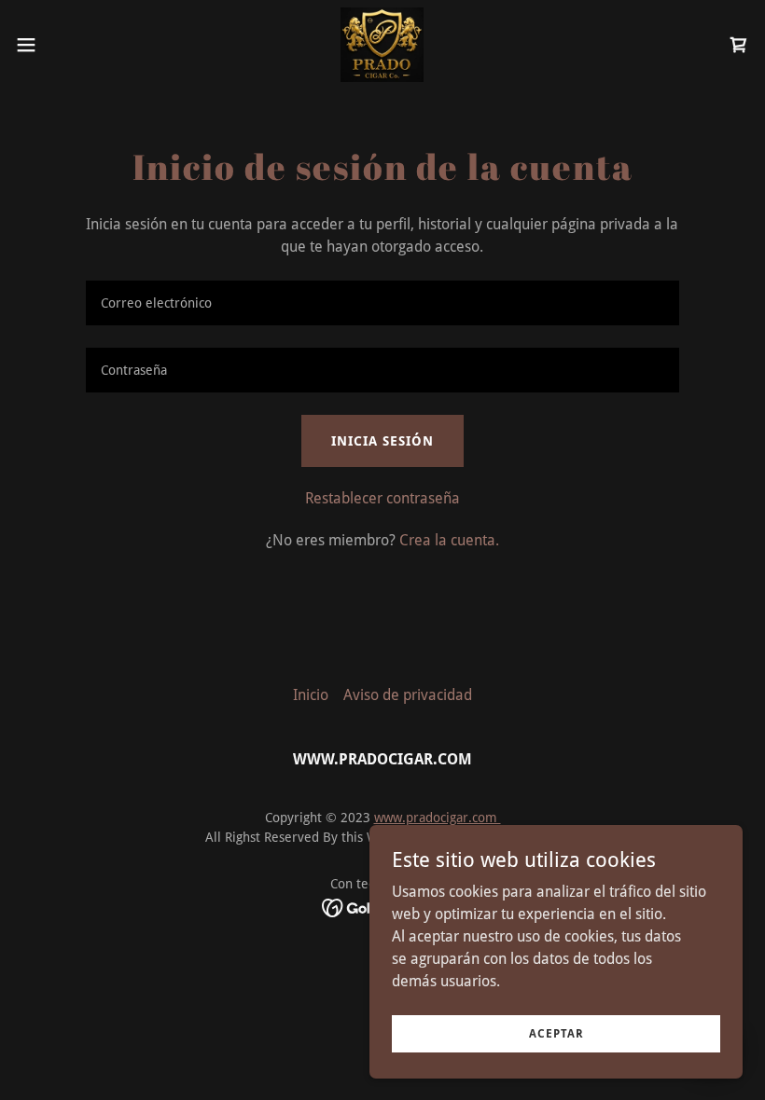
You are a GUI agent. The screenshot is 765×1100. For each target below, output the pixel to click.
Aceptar (556, 1032)
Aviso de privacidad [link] (407, 695)
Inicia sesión (382, 440)
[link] (382, 44)
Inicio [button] (310, 695)
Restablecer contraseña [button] (382, 498)
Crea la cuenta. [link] (449, 540)
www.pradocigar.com (437, 817)
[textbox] (382, 303)
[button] (63, 44)
